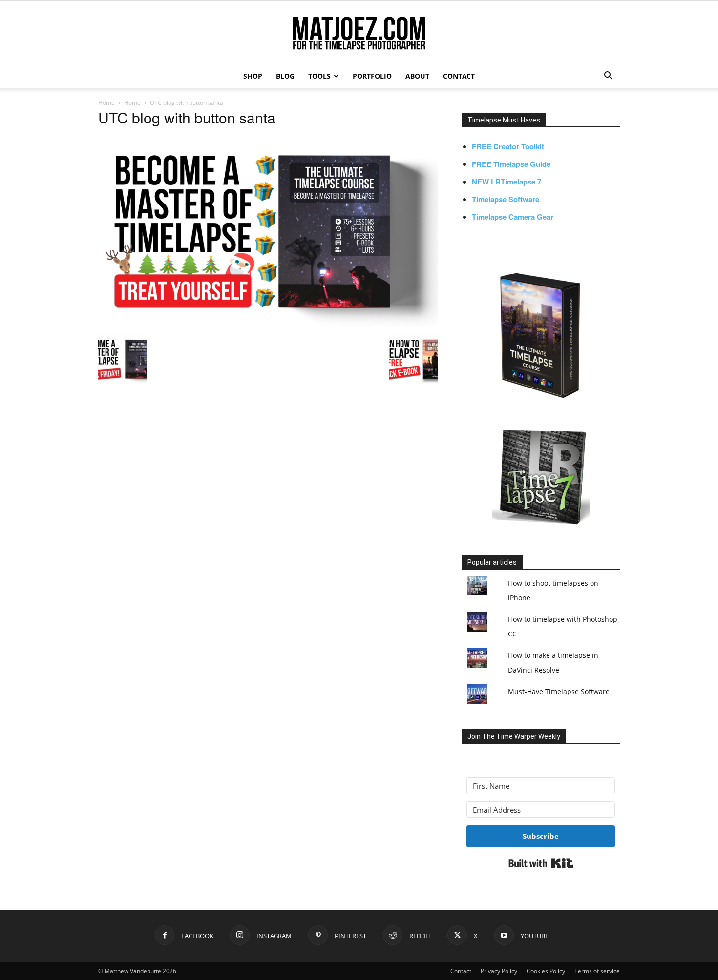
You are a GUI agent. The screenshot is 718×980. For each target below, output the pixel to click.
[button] (608, 77)
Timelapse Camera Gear (512, 216)
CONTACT (459, 76)
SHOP (252, 76)
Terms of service (597, 971)
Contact (460, 971)
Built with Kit (540, 863)
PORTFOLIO (372, 76)
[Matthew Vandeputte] (359, 34)
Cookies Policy (546, 971)
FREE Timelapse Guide (511, 164)
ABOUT (417, 76)
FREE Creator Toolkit (508, 146)
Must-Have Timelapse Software (559, 691)
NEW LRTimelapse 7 (506, 181)
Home (106, 103)
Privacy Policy (499, 971)
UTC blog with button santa (186, 117)
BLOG (285, 76)
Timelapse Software (505, 199)
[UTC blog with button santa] (268, 324)
